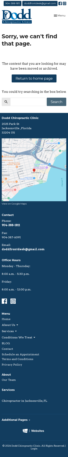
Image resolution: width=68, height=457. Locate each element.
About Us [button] (8, 325)
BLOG (6, 343)
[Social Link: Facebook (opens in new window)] (60, 3)
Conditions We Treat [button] (17, 337)
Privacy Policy (12, 364)
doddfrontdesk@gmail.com (40, 3)
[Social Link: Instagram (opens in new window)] (64, 3)
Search (56, 102)
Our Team (9, 379)
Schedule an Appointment (20, 354)
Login (34, 448)
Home (6, 319)
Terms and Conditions (17, 359)
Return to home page (34, 78)
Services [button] (8, 331)
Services (8, 390)
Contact (7, 348)
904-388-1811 (12, 3)
